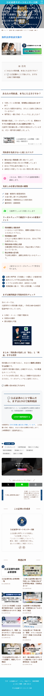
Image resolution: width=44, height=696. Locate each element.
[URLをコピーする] (35, 485)
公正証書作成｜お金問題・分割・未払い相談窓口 (28, 140)
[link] (20, 547)
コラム (21, 681)
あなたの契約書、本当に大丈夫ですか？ (22, 70)
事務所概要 (35, 681)
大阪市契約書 (22, 447)
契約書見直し (7, 453)
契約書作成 (29, 450)
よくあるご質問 (17, 684)
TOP (6, 681)
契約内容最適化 (7, 450)
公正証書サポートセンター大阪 (22, 2)
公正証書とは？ (13, 681)
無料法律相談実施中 (12, 37)
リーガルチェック (10, 447)
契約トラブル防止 (33, 447)
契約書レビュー (19, 450)
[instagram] (23, 547)
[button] (8, 485)
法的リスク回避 (17, 453)
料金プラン (28, 681)
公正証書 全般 (9, 24)
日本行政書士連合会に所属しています (22, 425)
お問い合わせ (27, 684)
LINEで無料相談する (22, 417)
